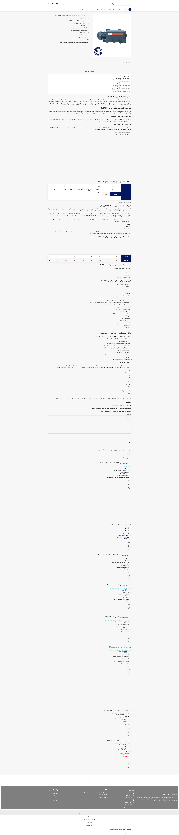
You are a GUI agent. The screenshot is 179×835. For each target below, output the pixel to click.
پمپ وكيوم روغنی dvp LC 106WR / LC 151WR (115, 463)
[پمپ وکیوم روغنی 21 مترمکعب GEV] (127, 645)
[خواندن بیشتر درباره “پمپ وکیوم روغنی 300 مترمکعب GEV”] (129, 763)
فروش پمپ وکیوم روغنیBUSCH (122, 78)
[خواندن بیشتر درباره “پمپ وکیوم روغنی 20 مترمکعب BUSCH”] (129, 638)
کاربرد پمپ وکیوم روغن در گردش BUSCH (120, 89)
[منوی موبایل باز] (130, 9)
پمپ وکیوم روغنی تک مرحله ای (66, 42)
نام (130, 435)
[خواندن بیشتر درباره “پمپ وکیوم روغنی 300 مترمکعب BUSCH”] (129, 732)
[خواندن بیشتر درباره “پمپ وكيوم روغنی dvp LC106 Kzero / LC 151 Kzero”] (129, 576)
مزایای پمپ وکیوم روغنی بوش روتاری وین (121, 91)
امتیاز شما (129, 414)
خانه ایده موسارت (81, 813)
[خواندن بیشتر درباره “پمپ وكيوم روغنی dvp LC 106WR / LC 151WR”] (129, 484)
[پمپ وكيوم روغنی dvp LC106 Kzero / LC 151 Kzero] (119, 552)
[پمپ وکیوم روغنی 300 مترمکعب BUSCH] (116, 692)
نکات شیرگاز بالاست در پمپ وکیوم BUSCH (120, 88)
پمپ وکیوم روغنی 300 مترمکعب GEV (119, 740)
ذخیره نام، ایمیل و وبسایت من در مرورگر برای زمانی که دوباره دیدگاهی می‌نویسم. (114, 449)
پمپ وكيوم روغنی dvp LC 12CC (120, 524)
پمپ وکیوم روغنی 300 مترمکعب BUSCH (117, 710)
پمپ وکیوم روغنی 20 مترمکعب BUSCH (118, 617)
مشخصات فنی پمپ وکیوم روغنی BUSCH (120, 79)
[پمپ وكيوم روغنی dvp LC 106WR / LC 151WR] (120, 460)
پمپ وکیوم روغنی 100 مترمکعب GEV (119, 585)
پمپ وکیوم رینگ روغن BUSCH (124, 81)
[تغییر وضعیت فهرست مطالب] (128, 76)
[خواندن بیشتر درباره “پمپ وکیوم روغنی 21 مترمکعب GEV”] (129, 670)
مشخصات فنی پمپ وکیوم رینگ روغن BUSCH (120, 83)
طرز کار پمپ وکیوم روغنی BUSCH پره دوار (120, 85)
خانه (87, 15)
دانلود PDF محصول (83, 37)
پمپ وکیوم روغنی (75, 15)
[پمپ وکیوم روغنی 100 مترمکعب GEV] (126, 582)
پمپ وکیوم (83, 15)
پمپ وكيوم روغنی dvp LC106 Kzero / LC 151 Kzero (114, 555)
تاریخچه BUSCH (126, 92)
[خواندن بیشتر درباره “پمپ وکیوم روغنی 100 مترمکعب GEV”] (129, 608)
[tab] (92, 71)
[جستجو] (113, 3)
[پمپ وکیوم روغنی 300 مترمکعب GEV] (126, 738)
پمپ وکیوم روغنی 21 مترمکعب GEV (119, 647)
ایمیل (130, 442)
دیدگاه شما (128, 419)
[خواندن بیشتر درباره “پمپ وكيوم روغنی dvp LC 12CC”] (129, 546)
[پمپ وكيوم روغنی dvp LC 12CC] (116, 506)
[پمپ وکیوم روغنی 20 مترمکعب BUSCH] (126, 614)
